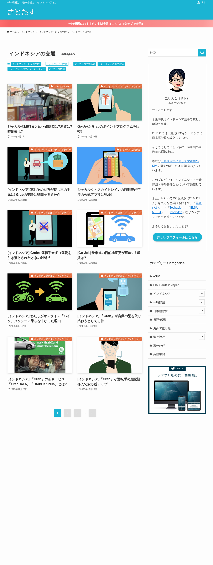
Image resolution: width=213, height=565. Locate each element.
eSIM (156, 276)
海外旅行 (159, 337)
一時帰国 (159, 302)
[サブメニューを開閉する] (202, 294)
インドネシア (162, 293)
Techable (176, 207)
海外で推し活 (162, 328)
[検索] (203, 2)
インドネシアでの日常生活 (26, 63)
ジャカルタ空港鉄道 (85, 63)
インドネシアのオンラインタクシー (27, 68)
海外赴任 (159, 345)
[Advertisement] (106, 510)
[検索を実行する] (202, 53)
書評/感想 (159, 319)
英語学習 (159, 354)
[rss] (198, 2)
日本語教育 (160, 311)
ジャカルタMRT (57, 68)
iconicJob (176, 212)
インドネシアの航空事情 (111, 63)
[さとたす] (21, 12)
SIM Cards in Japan (166, 285)
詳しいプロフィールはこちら (177, 237)
